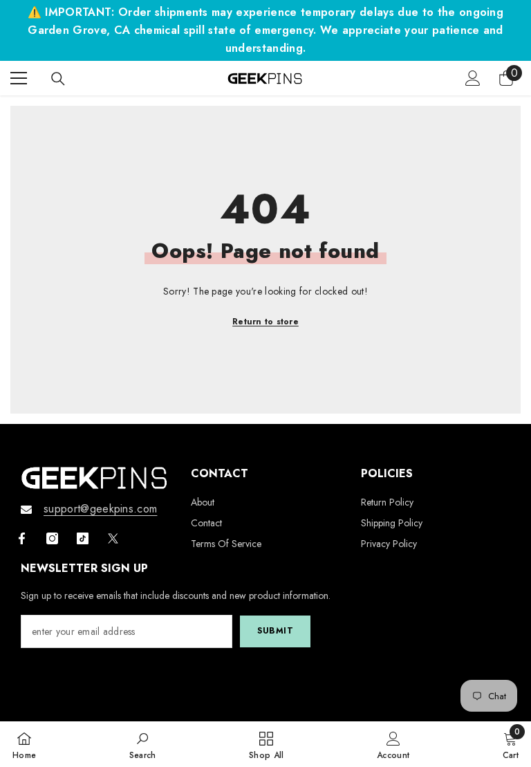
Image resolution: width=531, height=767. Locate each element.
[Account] (473, 78)
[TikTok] (83, 538)
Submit (275, 631)
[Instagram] (52, 538)
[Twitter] (113, 538)
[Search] (58, 79)
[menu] (18, 78)
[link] (143, 744)
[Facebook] (22, 538)
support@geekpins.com (100, 509)
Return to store (265, 321)
